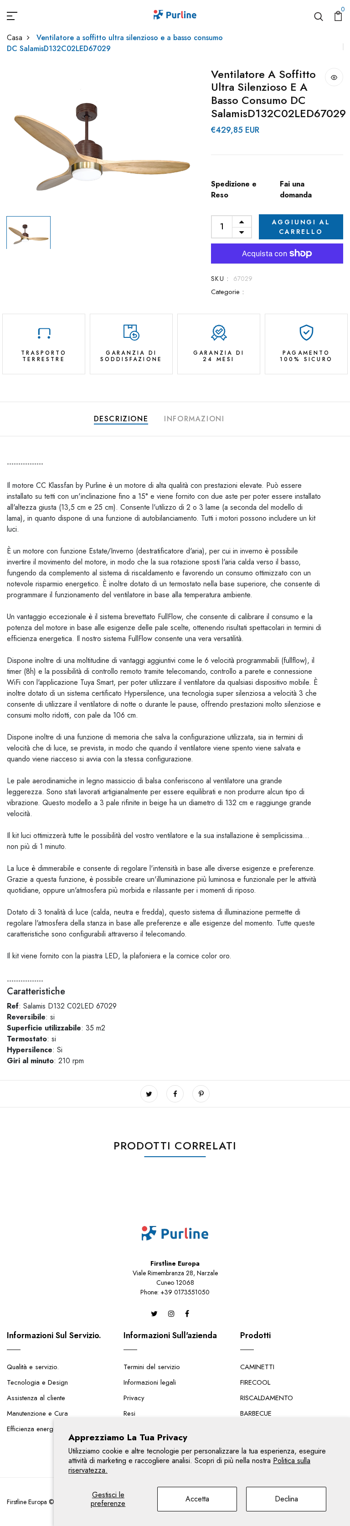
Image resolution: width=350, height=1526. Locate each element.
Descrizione (121, 419)
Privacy (134, 1398)
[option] (102, 140)
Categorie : (227, 292)
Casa (14, 37)
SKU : (220, 278)
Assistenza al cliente (36, 1398)
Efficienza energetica (37, 1429)
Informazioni (194, 419)
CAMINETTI (257, 1367)
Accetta (197, 1499)
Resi (129, 1413)
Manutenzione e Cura (37, 1413)
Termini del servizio (152, 1367)
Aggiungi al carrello (301, 226)
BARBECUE (256, 1413)
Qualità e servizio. (33, 1367)
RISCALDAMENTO (266, 1398)
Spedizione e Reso (234, 189)
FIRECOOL (255, 1382)
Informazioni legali (150, 1382)
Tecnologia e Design (37, 1382)
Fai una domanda (296, 189)
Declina (286, 1499)
